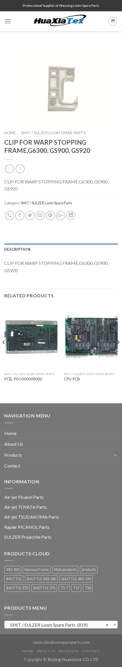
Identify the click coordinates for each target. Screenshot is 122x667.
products (89, 569)
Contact (12, 465)
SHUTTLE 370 (17, 588)
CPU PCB (72, 379)
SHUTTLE (14, 579)
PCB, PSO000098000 (23, 379)
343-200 (12, 569)
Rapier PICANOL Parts (26, 527)
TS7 (76, 588)
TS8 (88, 588)
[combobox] (61, 625)
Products (13, 455)
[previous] (4, 353)
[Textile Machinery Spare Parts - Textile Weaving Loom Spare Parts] (60, 21)
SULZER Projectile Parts (28, 537)
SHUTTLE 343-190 (76, 579)
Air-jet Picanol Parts (24, 497)
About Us (13, 444)
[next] (118, 353)
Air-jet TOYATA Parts (25, 507)
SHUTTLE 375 (44, 588)
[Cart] (112, 21)
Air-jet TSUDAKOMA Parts (31, 516)
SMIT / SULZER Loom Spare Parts (53, 133)
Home (10, 133)
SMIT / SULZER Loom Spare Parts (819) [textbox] (59, 624)
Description (17, 249)
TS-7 (64, 588)
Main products (65, 569)
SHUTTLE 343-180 (41, 579)
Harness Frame (36, 569)
